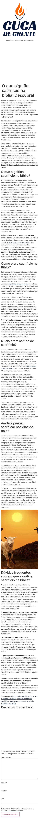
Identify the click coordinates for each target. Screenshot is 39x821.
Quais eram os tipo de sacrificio (22, 701)
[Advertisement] (19, 63)
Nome (4, 783)
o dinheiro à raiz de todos (18, 284)
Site (2, 798)
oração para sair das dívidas (19, 242)
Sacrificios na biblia (8, 703)
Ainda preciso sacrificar (20, 696)
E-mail (4, 791)
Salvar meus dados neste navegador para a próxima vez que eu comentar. (17, 809)
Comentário (6, 757)
